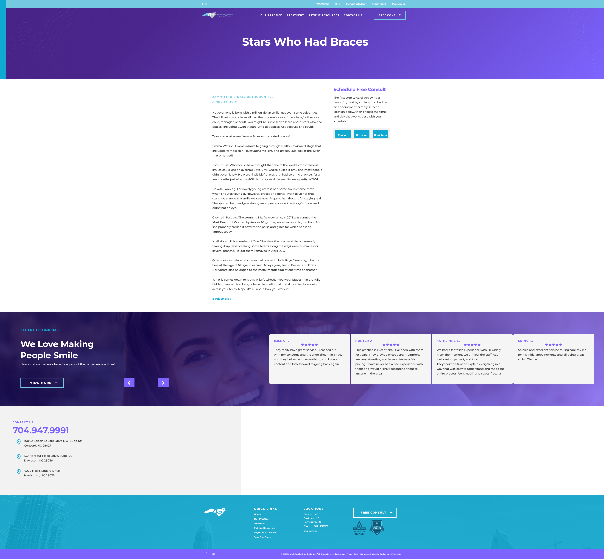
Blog (337, 4)
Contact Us (353, 15)
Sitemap (341, 554)
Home (257, 514)
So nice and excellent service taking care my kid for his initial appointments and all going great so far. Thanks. (552, 354)
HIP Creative (395, 554)
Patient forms (379, 4)
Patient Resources (324, 15)
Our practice (261, 518)
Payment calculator (356, 4)
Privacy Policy (353, 554)
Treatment (295, 15)
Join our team (262, 537)
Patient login (398, 4)
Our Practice (271, 15)
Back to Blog (222, 298)
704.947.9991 (322, 4)
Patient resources (264, 528)
